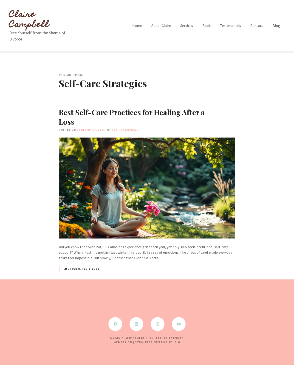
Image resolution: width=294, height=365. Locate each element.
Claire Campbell (29, 20)
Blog (276, 25)
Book (206, 25)
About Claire (161, 25)
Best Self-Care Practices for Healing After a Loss (132, 117)
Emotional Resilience (81, 268)
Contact (256, 25)
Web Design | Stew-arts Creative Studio (147, 342)
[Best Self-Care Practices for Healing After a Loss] (147, 140)
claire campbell (125, 129)
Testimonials (230, 25)
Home (137, 25)
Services (186, 25)
